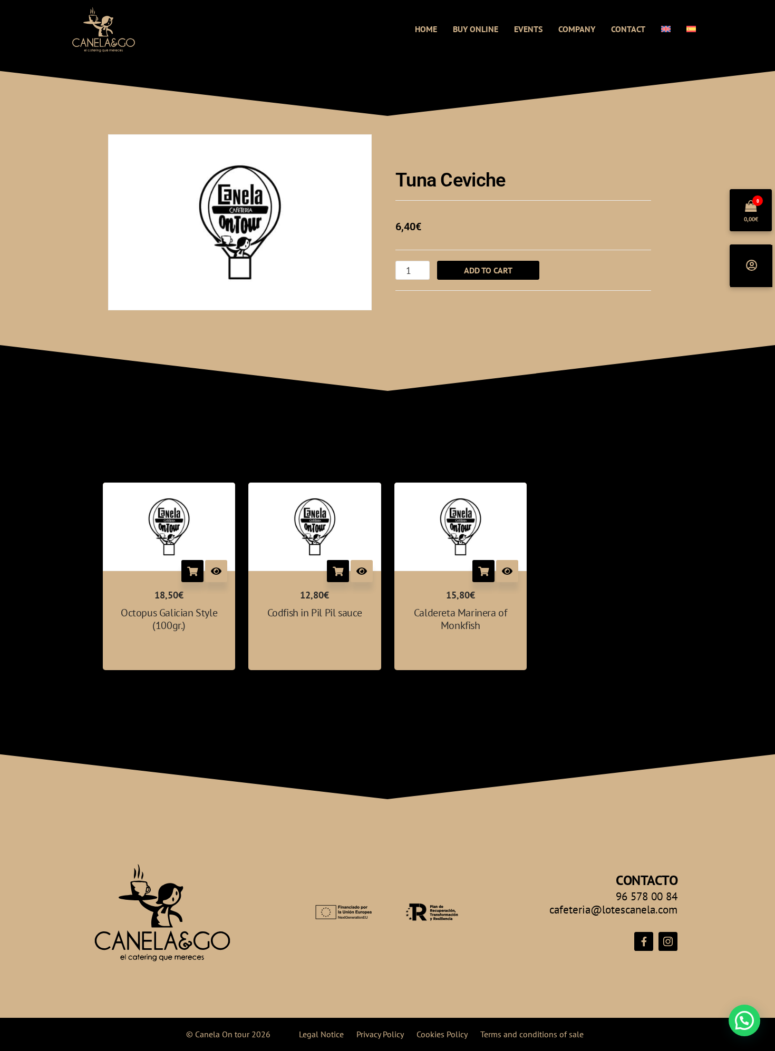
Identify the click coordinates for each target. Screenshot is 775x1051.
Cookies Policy (442, 1034)
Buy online (475, 29)
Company (576, 29)
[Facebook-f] (643, 941)
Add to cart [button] (192, 571)
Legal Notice (321, 1034)
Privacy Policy (380, 1034)
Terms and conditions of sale (532, 1034)
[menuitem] (666, 29)
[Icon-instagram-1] (667, 941)
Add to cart (488, 270)
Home (426, 29)
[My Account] (751, 266)
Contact (628, 29)
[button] (744, 1020)
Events (528, 29)
